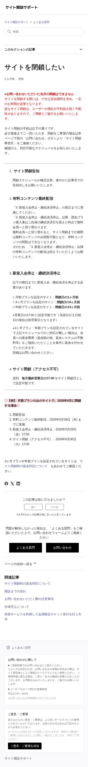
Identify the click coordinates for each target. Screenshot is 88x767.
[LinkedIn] (18, 483)
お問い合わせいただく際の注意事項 (29, 599)
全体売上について (17, 606)
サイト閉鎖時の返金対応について (28, 583)
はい (33, 507)
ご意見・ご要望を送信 (24, 746)
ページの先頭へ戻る (19, 564)
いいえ (54, 507)
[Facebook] (6, 483)
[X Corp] (12, 483)
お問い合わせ (62, 547)
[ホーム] (22, 7)
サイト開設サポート (16, 22)
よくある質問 (41, 22)
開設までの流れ (15, 591)
